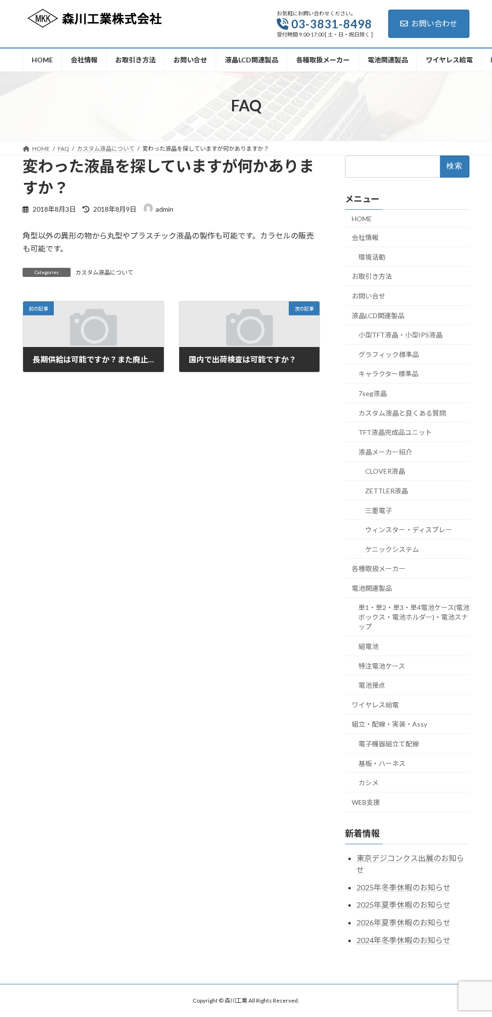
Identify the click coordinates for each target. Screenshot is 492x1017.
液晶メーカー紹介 (385, 452)
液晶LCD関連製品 (378, 315)
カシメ (368, 782)
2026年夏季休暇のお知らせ (404, 922)
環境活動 (371, 257)
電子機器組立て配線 (388, 744)
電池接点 (371, 685)
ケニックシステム (392, 549)
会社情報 (365, 237)
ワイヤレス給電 (375, 705)
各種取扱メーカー (379, 568)
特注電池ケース (381, 665)
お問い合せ (368, 296)
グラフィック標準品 (388, 354)
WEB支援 (366, 802)
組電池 (368, 646)
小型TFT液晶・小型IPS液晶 (400, 335)
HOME (362, 218)
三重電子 (378, 510)
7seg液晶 (372, 393)
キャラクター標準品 (388, 374)
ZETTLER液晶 (386, 491)
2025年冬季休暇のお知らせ (404, 886)
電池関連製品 (372, 588)
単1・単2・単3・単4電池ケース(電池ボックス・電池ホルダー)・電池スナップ (413, 617)
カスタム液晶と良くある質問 (402, 412)
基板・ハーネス (382, 763)
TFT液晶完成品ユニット (395, 432)
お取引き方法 (372, 276)
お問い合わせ (434, 23)
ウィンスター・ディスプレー (408, 530)
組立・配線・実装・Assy (389, 724)
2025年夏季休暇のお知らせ (404, 904)
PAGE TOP (471, 977)
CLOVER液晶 (385, 471)
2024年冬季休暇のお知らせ (404, 940)
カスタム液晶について (104, 272)
